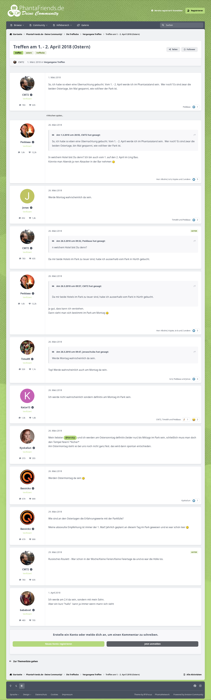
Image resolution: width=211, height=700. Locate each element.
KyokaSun (25, 448)
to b (170, 179)
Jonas (25, 207)
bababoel (25, 610)
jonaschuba (88, 351)
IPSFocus (148, 694)
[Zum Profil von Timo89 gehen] (27, 347)
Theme (137, 694)
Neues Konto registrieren (58, 643)
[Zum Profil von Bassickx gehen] (27, 477)
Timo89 (175, 219)
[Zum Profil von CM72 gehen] (15, 62)
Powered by (188, 694)
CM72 (21, 62)
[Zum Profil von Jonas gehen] (27, 196)
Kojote (175, 179)
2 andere (186, 179)
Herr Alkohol (161, 179)
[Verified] (31, 95)
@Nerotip (70, 437)
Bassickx (25, 488)
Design (26, 694)
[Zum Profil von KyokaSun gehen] (27, 436)
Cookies (54, 694)
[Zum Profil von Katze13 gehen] (27, 396)
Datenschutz (41, 694)
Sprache (14, 694)
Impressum (67, 694)
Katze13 (25, 407)
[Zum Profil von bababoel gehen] (27, 598)
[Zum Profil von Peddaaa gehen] (27, 130)
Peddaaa (186, 107)
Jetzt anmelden (152, 643)
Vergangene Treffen (54, 62)
